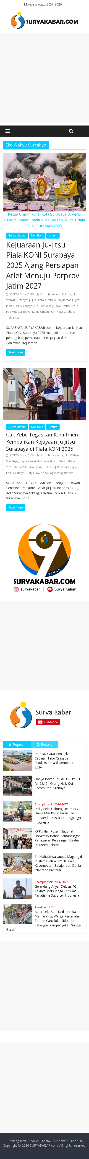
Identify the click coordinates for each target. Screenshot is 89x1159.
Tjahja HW (12, 318)
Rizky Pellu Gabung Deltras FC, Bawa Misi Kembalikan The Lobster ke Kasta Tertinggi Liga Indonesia (58, 813)
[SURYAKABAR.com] (44, 12)
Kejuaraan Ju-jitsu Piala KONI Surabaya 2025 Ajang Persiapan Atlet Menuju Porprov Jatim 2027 (42, 265)
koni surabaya (15, 473)
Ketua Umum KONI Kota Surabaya (54, 312)
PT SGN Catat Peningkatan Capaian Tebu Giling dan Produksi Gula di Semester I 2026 (55, 760)
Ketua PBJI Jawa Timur (55, 306)
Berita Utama (17, 235)
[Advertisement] (44, 78)
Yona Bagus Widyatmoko (57, 473)
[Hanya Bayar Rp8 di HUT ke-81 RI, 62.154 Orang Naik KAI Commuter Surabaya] (19, 776)
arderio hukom (61, 294)
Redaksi (34, 1141)
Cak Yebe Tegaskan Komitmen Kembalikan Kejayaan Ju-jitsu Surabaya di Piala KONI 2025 (42, 441)
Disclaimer (61, 1141)
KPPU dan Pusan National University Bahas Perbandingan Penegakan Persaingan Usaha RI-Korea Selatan (58, 838)
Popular (19, 744)
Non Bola (37, 235)
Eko (42, 294)
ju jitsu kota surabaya (43, 300)
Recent (46, 744)
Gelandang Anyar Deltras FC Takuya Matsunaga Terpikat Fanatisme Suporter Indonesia (57, 888)
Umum (53, 235)
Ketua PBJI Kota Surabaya (60, 467)
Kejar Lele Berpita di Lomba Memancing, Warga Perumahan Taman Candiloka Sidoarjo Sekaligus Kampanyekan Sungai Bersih (43, 918)
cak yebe (57, 455)
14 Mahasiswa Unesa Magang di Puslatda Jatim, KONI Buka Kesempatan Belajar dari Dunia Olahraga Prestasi (59, 863)
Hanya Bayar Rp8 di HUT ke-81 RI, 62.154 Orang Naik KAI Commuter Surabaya (57, 783)
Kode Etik (77, 1141)
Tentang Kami (17, 1141)
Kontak (46, 1141)
